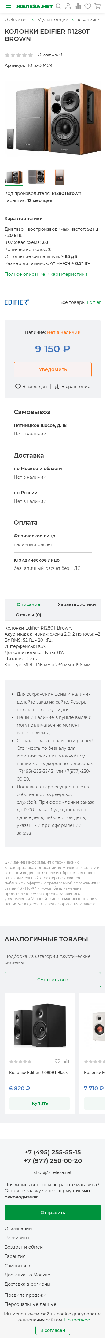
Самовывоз (17, 1261)
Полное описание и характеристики (46, 270)
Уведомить (53, 365)
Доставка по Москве (27, 1270)
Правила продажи (25, 1291)
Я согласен (52, 1330)
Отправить (53, 1208)
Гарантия (15, 1252)
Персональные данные (31, 1300)
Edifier (94, 298)
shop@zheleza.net (53, 1168)
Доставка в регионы (27, 1280)
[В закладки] (57, 1057)
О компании (18, 1224)
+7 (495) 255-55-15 (52, 1148)
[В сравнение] (66, 1057)
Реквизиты (17, 1233)
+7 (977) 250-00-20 (53, 1156)
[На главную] (34, 6)
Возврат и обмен (24, 1243)
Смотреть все (52, 975)
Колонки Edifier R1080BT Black (38, 1068)
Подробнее (77, 1320)
